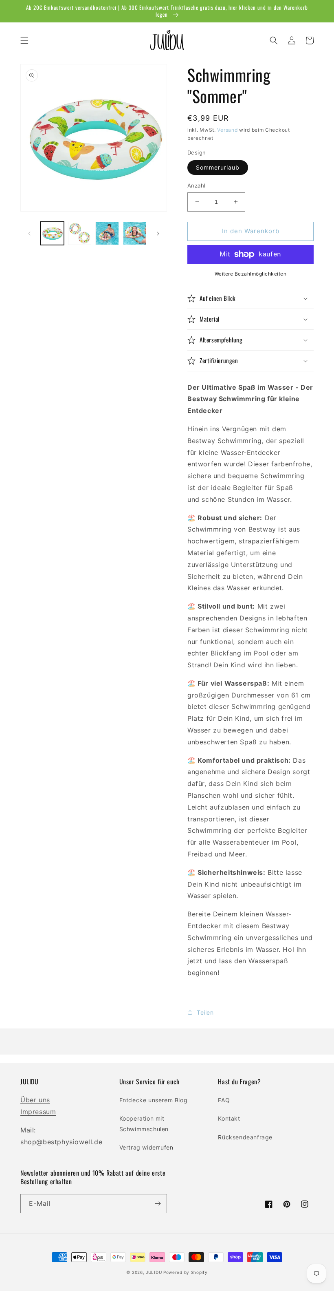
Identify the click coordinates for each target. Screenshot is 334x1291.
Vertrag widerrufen (146, 1147)
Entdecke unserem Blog (153, 1100)
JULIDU (154, 1272)
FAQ (224, 1100)
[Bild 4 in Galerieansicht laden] (135, 233)
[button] (24, 40)
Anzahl (196, 185)
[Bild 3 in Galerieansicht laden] (107, 233)
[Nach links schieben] (29, 234)
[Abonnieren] (158, 1203)
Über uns (35, 1100)
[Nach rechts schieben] (158, 234)
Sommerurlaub (218, 167)
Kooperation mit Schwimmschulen (144, 1123)
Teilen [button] (205, 1012)
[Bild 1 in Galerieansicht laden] (52, 233)
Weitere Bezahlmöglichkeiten (251, 274)
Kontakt (229, 1118)
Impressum (38, 1112)
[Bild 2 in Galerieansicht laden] (80, 233)
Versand (227, 130)
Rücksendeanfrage (245, 1137)
